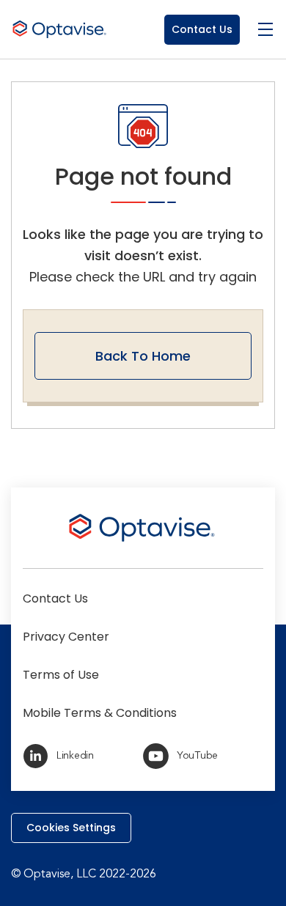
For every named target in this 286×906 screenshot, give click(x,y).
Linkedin (75, 756)
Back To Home (143, 356)
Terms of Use (61, 674)
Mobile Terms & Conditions (100, 712)
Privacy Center (66, 636)
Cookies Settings (71, 827)
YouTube (197, 756)
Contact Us (202, 29)
